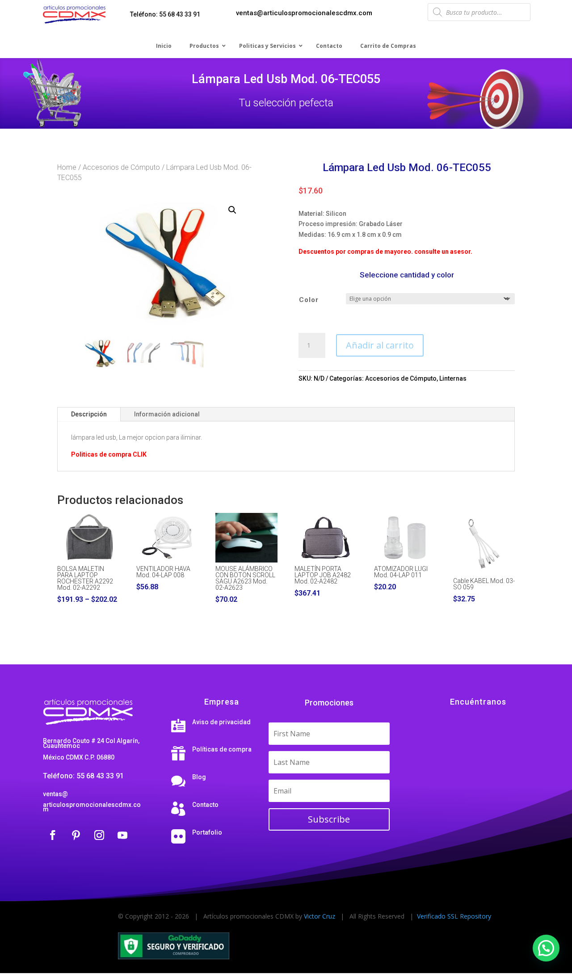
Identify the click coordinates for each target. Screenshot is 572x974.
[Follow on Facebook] (53, 835)
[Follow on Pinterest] (76, 835)
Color (309, 300)
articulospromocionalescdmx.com (92, 807)
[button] (232, 210)
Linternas (453, 378)
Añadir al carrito (380, 345)
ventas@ (55, 794)
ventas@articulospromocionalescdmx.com (304, 13)
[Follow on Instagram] (99, 835)
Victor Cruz (319, 916)
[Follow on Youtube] (122, 835)
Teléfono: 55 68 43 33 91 (165, 14)
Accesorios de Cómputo (121, 167)
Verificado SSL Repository (454, 916)
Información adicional (167, 414)
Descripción (89, 414)
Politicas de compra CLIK (109, 454)
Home (66, 167)
